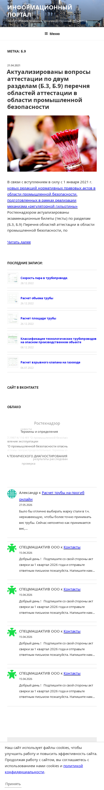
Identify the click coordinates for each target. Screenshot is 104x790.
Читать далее (19, 241)
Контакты (72, 546)
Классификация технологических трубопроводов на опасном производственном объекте (59, 340)
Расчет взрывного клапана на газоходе (50, 362)
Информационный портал (39, 10)
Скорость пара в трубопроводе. (44, 278)
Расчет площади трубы (38, 318)
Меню (55, 33)
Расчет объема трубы (37, 298)
